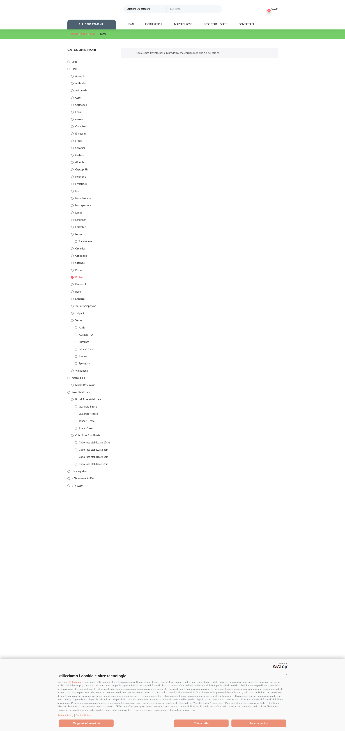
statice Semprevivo (85, 306)
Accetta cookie (259, 723)
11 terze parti (76, 682)
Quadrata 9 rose (88, 407)
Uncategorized (80, 471)
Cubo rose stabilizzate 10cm (94, 442)
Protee (78, 277)
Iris (77, 191)
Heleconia (80, 177)
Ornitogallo (81, 256)
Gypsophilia (81, 169)
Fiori (93, 34)
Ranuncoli (80, 284)
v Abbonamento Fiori (83, 478)
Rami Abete (85, 241)
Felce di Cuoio (86, 349)
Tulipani (79, 313)
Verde (78, 320)
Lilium (78, 213)
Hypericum (81, 184)
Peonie (79, 270)
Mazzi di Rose (183, 24)
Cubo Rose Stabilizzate (87, 435)
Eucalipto (84, 342)
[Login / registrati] (261, 9)
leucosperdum (83, 205)
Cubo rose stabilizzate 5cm (93, 450)
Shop (84, 34)
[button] (287, 675)
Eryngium (80, 134)
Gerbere (79, 155)
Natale (78, 234)
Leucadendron (83, 198)
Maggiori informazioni (86, 723)
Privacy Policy (65, 715)
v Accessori (78, 486)
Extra (74, 62)
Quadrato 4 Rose (88, 414)
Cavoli (78, 112)
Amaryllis (80, 76)
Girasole (79, 162)
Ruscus (83, 356)
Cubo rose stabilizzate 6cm (93, 457)
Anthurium (81, 83)
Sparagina (84, 363)
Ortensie (80, 263)
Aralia (82, 328)
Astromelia (81, 90)
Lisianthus (80, 227)
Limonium (80, 220)
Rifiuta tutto (201, 723)
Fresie (78, 141)
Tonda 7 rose (86, 428)
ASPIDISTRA (86, 335)
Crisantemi (81, 126)
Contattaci (246, 24)
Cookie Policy (83, 715)
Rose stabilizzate (215, 24)
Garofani (80, 148)
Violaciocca (81, 371)
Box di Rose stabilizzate (88, 399)
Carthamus (81, 105)
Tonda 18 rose (87, 421)
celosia (79, 119)
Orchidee (80, 248)
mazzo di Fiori (79, 378)
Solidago (80, 299)
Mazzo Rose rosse (85, 385)
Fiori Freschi (154, 24)
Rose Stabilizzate (81, 392)
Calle (77, 98)
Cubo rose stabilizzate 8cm (93, 464)
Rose (78, 292)
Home (130, 24)
